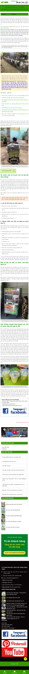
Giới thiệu (4, 623)
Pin (25, 422)
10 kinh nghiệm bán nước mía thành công (11, 457)
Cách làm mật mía (6, 465)
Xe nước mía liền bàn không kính (14, 515)
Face (23, 422)
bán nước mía (12, 197)
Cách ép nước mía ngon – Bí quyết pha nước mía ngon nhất (13, 485)
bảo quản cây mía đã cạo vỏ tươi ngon (13, 107)
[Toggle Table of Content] (13, 171)
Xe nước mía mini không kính (13, 510)
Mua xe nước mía (5, 29)
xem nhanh (11, 628)
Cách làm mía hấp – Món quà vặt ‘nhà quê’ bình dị (13, 97)
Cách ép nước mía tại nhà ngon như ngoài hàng (12, 474)
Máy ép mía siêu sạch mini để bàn (14, 504)
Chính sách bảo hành (7, 624)
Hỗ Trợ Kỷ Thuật (6, 626)
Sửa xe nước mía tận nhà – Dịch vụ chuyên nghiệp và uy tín (15, 95)
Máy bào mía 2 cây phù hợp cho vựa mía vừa (12, 494)
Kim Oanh (7, 14)
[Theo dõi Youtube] (25, 658)
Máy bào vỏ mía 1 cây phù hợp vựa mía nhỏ (12, 490)
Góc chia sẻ (5, 628)
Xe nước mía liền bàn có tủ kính (13, 521)
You (27, 422)
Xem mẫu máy (14, 1)
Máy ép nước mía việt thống (12, 399)
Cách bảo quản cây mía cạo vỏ (9, 461)
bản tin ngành (9, 26)
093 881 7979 (12, 404)
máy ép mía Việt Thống (8, 35)
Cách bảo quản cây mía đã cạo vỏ (15, 601)
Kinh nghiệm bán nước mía (13, 597)
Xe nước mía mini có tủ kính (12, 527)
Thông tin (4, 448)
